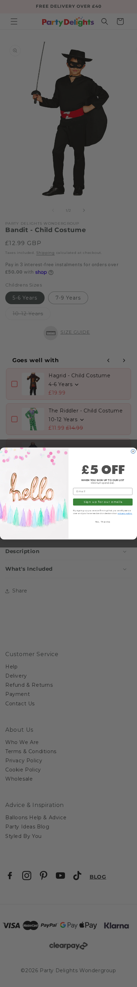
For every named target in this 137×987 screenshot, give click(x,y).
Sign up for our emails (103, 502)
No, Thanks (103, 521)
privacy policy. (125, 513)
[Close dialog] (133, 451)
